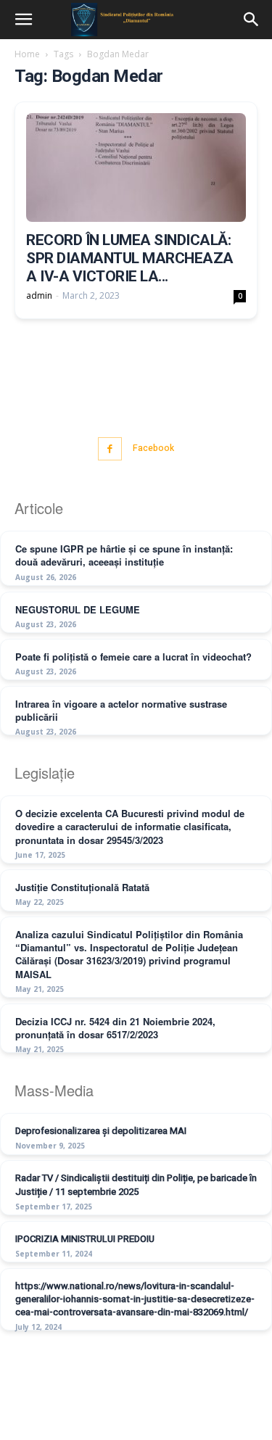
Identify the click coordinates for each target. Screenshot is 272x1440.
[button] (23, 19)
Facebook (153, 448)
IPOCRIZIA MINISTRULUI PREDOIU (84, 1239)
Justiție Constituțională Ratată (82, 887)
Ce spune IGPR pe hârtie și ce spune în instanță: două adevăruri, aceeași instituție (124, 555)
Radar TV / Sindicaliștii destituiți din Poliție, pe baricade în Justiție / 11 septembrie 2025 (136, 1184)
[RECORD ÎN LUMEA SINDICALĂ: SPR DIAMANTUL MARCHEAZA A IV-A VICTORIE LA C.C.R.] (136, 167)
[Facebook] (110, 449)
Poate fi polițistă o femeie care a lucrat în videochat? (133, 656)
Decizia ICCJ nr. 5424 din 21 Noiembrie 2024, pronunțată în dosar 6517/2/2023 (115, 1027)
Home (27, 54)
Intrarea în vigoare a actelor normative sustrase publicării (121, 710)
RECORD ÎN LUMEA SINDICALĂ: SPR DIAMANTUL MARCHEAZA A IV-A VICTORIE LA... (130, 258)
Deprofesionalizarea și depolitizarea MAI (100, 1131)
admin (39, 295)
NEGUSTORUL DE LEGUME (77, 609)
